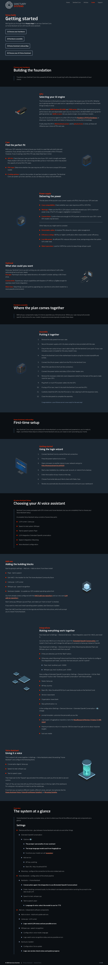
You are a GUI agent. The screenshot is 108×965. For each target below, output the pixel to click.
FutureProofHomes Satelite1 (32, 792)
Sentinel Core (77, 2)
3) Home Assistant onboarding (17, 46)
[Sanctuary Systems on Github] (100, 962)
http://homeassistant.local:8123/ (53, 465)
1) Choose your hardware (16, 31)
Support (100, 2)
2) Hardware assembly (15, 39)
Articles (86, 2)
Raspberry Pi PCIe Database (87, 118)
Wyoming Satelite (50, 792)
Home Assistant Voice (13, 792)
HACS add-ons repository (43, 596)
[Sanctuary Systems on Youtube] (102, 962)
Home (68, 2)
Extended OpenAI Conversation (84, 641)
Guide (93, 2)
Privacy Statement (27, 962)
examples (49, 853)
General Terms (37, 962)
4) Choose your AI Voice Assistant (19, 53)
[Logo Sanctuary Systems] (15, 5)
